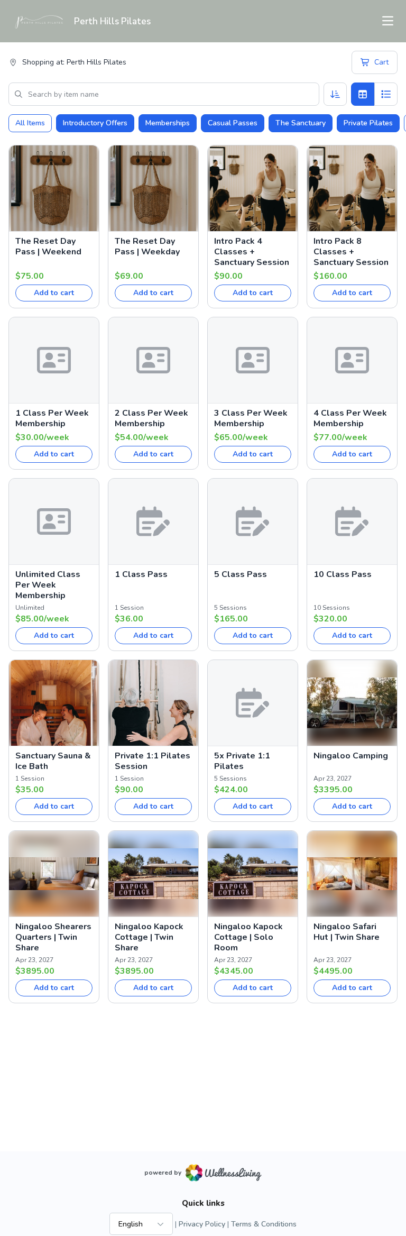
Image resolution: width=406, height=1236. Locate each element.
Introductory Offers (95, 123)
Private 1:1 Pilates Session (152, 761)
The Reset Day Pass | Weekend (48, 246)
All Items (30, 123)
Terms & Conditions (264, 1224)
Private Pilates (368, 123)
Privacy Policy (202, 1224)
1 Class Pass (141, 574)
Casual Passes (232, 123)
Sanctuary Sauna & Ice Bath (53, 761)
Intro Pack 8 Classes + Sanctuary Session (351, 252)
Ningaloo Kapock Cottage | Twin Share (149, 937)
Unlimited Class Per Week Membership (47, 585)
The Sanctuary (300, 123)
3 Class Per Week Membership (251, 418)
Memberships (167, 123)
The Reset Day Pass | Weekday (147, 246)
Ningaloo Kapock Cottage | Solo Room (248, 937)
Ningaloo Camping (350, 755)
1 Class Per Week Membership (52, 418)
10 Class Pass (342, 574)
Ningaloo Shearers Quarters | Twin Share (53, 937)
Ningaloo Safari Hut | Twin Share (346, 931)
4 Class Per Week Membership (350, 418)
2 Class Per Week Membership (151, 418)
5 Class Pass (240, 574)
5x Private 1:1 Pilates (242, 761)
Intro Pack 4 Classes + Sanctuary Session (251, 252)
